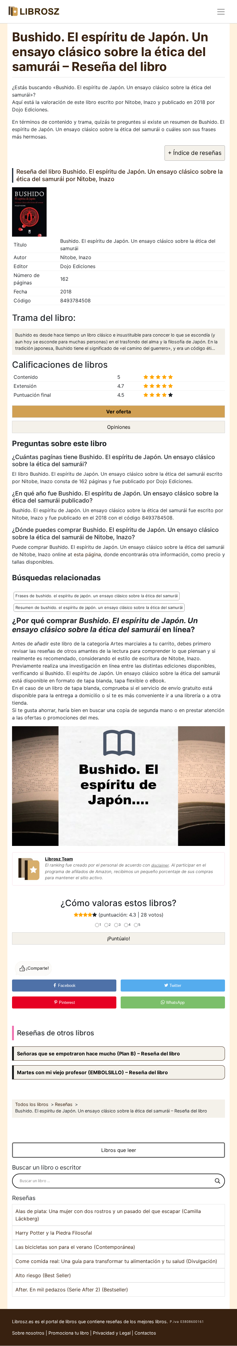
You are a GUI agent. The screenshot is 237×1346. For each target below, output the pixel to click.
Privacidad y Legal (112, 1333)
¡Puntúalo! (118, 938)
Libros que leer (118, 1150)
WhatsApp (175, 1002)
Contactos (145, 1333)
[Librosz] (33, 12)
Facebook (66, 985)
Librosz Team (59, 858)
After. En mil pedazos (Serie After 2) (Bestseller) (71, 1289)
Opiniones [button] (118, 427)
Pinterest (66, 1002)
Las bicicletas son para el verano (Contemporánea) (75, 1247)
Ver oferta (118, 411)
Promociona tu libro (68, 1333)
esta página (87, 554)
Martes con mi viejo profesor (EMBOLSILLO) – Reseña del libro (92, 1072)
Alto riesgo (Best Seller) (43, 1275)
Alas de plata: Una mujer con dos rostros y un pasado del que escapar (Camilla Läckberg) (108, 1215)
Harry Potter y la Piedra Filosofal (53, 1233)
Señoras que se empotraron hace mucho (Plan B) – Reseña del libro (98, 1053)
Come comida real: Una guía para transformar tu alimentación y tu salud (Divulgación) (116, 1261)
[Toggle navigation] (221, 12)
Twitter (174, 985)
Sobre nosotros (28, 1333)
